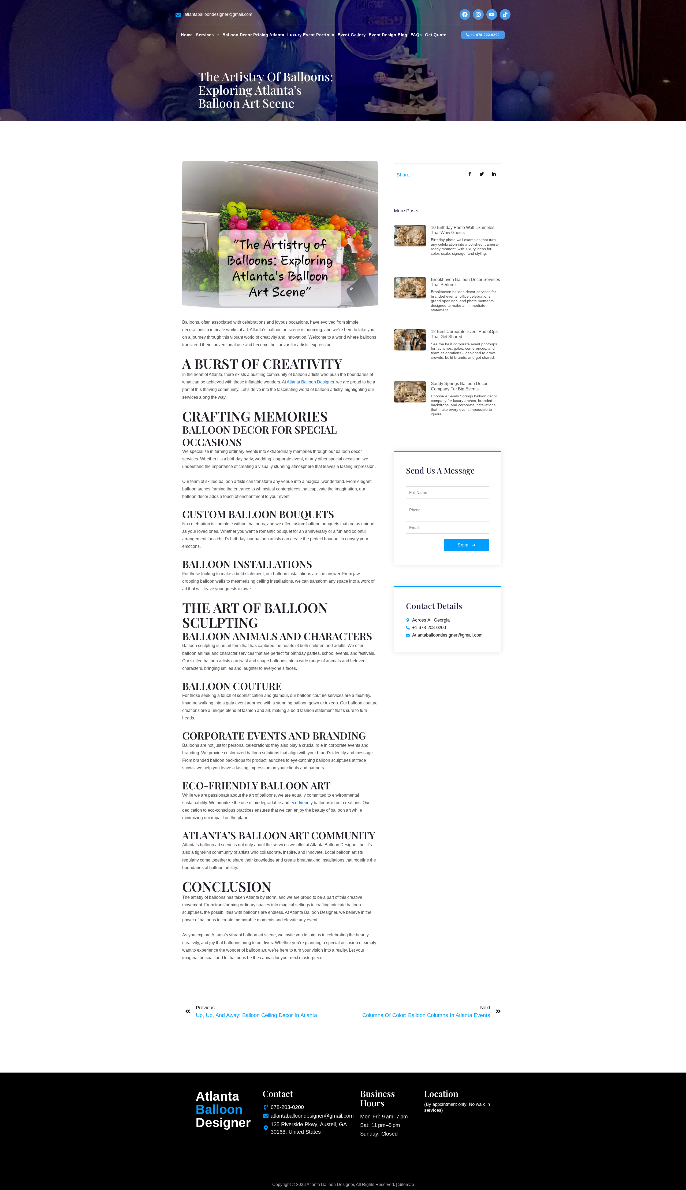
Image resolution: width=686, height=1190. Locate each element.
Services (205, 34)
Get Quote (435, 34)
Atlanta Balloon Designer (310, 382)
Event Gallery (352, 34)
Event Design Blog (388, 34)
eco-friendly (301, 802)
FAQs (416, 34)
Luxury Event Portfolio (310, 34)
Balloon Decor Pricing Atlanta (253, 34)
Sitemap (406, 1184)
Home (187, 34)
